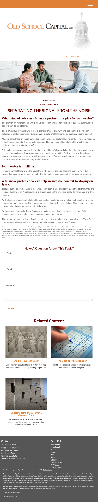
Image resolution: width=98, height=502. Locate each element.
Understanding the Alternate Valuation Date (26, 414)
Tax (52, 454)
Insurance (55, 452)
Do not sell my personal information (44, 488)
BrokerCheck (47, 470)
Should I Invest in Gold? (26, 360)
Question (9, 285)
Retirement (55, 444)
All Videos (55, 465)
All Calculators (56, 467)
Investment (55, 447)
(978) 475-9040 (72, 56)
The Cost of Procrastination (72, 360)
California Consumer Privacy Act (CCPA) (67, 486)
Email (9, 269)
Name (10, 252)
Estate (53, 449)
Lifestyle (54, 459)
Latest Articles (56, 462)
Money (53, 457)
